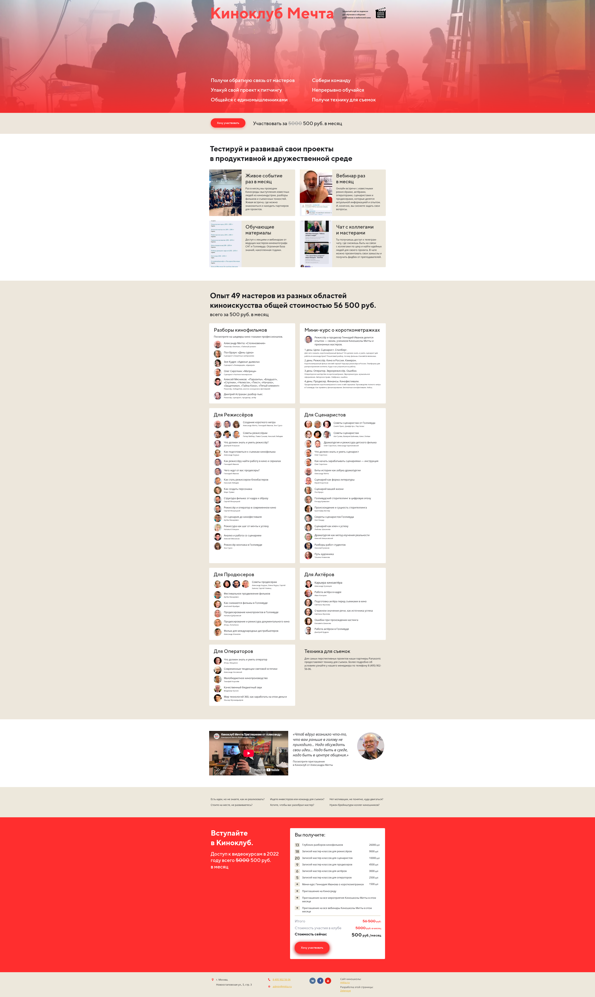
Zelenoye (345, 990)
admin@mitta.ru (282, 986)
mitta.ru (345, 982)
